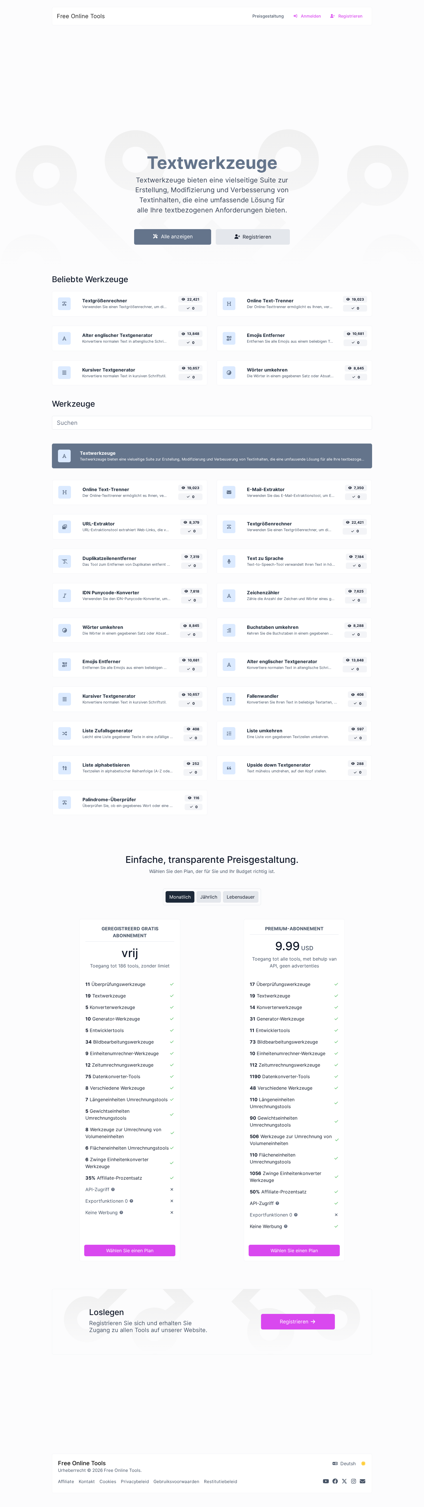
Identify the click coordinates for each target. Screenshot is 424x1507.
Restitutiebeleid (220, 1481)
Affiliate (66, 1481)
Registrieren (350, 16)
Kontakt (87, 1481)
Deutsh (347, 1463)
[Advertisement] (212, 84)
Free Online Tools (81, 16)
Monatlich (180, 897)
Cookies (108, 1481)
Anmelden (310, 16)
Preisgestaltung (268, 16)
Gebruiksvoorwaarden (176, 1481)
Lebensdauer (241, 897)
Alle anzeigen (176, 236)
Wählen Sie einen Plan (129, 1250)
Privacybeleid (135, 1481)
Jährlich (208, 897)
